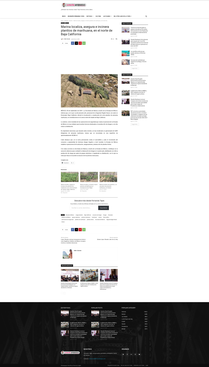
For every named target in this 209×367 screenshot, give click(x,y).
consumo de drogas (97, 215)
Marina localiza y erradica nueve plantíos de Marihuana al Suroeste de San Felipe (88, 186)
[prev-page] (62, 293)
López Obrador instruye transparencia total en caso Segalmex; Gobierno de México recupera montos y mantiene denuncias (73, 241)
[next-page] (65, 293)
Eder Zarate (67, 39)
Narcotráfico (106, 217)
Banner (62, 280)
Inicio (62, 20)
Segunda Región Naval (111, 219)
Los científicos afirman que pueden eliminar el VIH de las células (138, 53)
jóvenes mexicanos (86, 217)
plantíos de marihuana (80, 219)
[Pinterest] (80, 43)
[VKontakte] (139, 354)
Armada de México (70, 215)
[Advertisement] (89, 58)
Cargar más (134, 68)
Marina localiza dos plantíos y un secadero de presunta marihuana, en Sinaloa (108, 186)
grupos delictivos (76, 217)
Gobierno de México (66, 217)
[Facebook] (72, 43)
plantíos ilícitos (90, 219)
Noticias (66, 20)
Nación (70, 20)
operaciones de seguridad (67, 219)
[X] (76, 43)
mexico (100, 217)
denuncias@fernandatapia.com (97, 358)
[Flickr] (131, 354)
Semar (63, 221)
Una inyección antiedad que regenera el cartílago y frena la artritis (138, 61)
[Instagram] (135, 354)
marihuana (94, 217)
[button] (146, 16)
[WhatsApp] (84, 43)
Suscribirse (103, 208)
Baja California (87, 215)
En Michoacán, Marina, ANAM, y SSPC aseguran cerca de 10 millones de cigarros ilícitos (89, 285)
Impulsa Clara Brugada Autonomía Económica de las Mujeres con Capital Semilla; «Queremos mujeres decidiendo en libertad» (139, 82)
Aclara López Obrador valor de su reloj (107, 239)
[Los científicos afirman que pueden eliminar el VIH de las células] (126, 53)
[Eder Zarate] (62, 39)
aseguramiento (79, 215)
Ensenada (110, 215)
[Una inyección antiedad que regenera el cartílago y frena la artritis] (126, 62)
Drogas (105, 215)
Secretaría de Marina (100, 219)
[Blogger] (123, 354)
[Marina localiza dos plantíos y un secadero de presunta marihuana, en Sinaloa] (108, 177)
